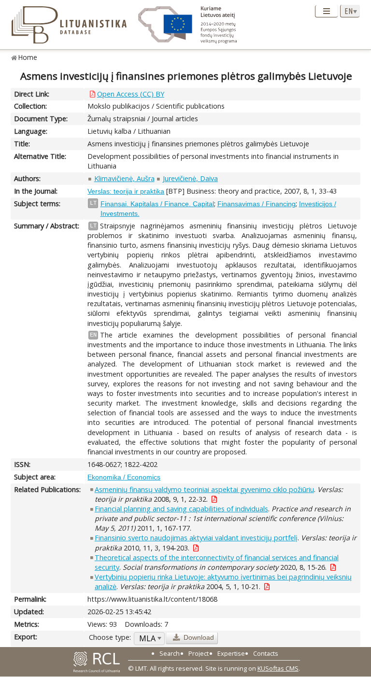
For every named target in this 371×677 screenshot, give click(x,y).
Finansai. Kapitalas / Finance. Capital (157, 204)
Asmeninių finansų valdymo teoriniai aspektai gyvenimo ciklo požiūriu (204, 489)
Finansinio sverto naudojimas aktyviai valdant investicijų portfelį (196, 537)
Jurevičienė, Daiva (190, 178)
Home (27, 57)
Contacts (265, 653)
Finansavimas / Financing (256, 204)
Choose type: (110, 637)
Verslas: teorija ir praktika (125, 191)
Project (198, 653)
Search (169, 653)
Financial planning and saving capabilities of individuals (181, 508)
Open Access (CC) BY (130, 94)
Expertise (231, 653)
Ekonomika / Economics (123, 477)
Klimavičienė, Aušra (124, 178)
